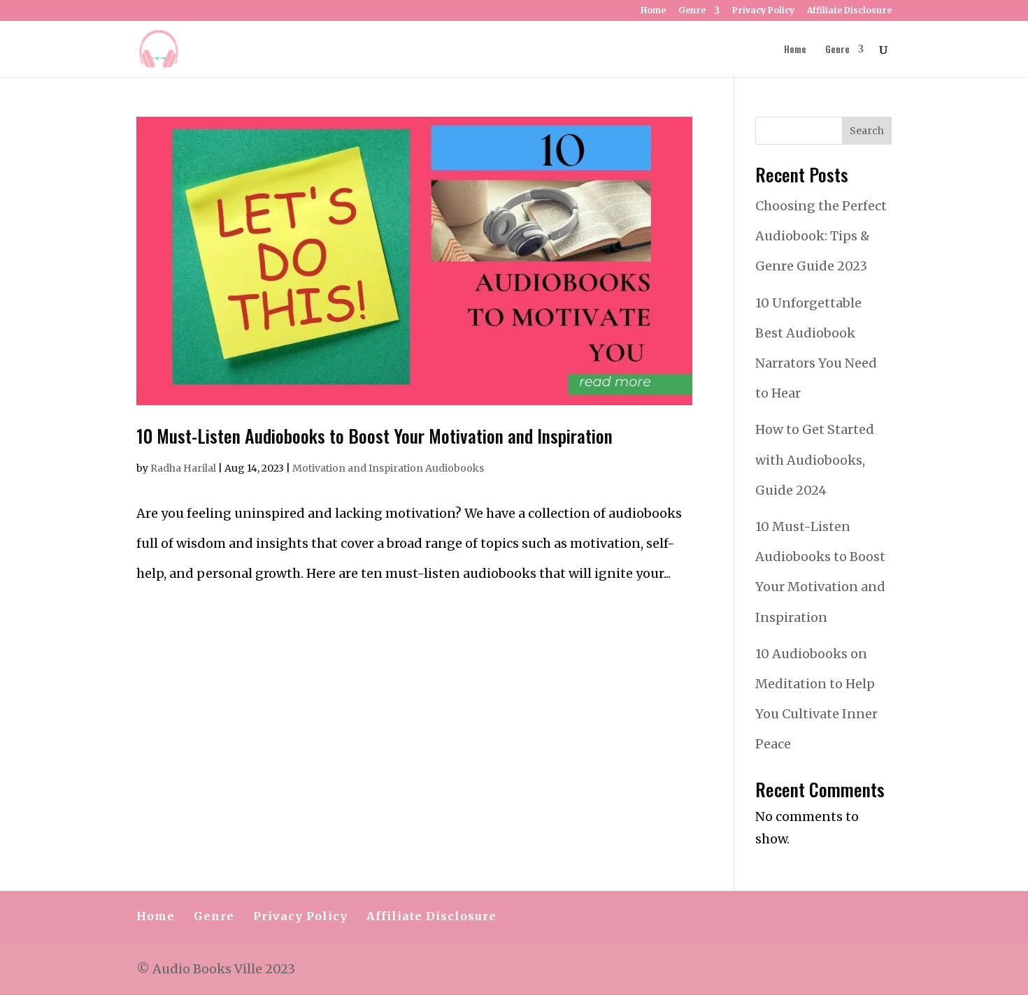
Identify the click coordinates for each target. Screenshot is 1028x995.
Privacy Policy (763, 10)
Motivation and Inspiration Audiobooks (388, 468)
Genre (692, 10)
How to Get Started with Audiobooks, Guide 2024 (814, 459)
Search (867, 130)
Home (653, 10)
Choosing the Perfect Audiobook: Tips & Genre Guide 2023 (821, 236)
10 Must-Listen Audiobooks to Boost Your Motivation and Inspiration (374, 435)
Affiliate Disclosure (849, 10)
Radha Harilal (183, 468)
